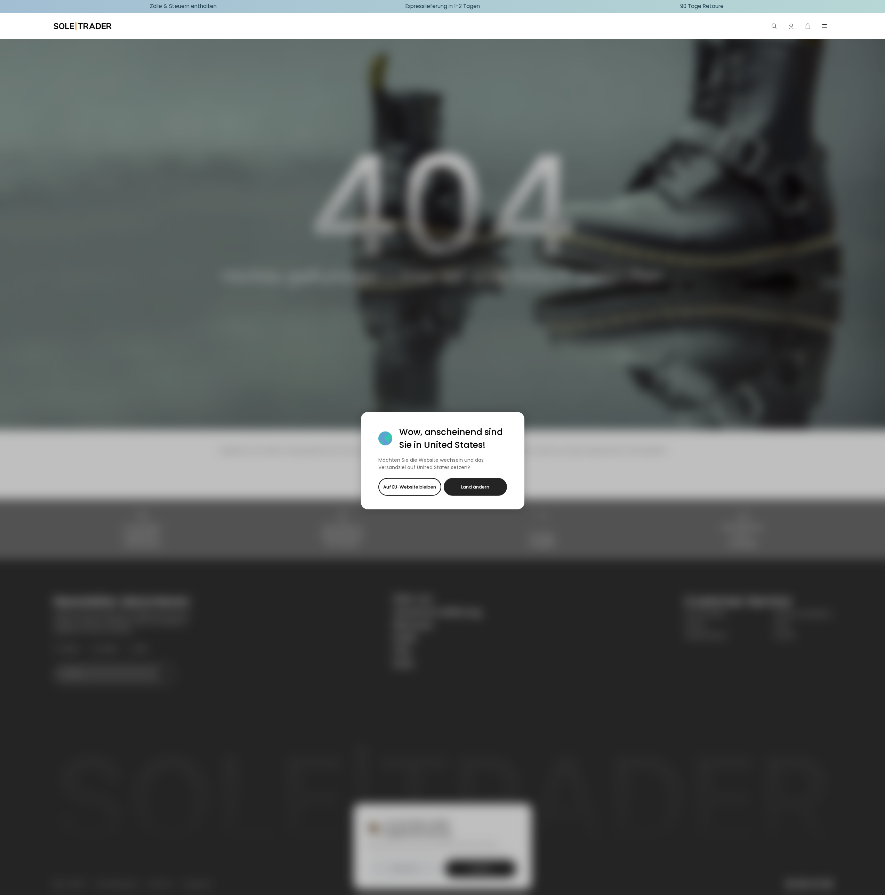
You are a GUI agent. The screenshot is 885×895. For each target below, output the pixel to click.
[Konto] (791, 26)
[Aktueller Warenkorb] (808, 26)
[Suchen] (774, 26)
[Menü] (824, 26)
